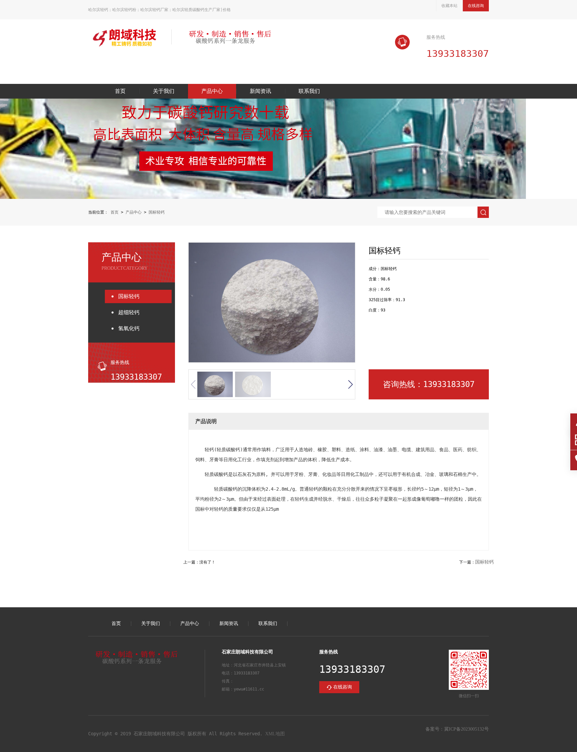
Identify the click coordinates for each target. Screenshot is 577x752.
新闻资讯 (260, 91)
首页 (120, 91)
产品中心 (212, 91)
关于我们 (163, 91)
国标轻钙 (157, 212)
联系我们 (309, 91)
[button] (350, 384)
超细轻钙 (129, 312)
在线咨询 (476, 5)
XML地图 (275, 733)
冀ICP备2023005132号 (466, 729)
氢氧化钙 (129, 328)
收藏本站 (449, 5)
